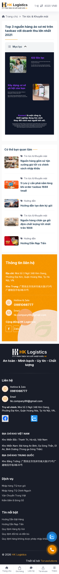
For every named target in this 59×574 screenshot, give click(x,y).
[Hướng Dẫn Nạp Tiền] (11, 240)
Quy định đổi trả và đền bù (15, 534)
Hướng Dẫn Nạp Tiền (33, 243)
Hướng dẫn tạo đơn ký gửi (36, 205)
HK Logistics (19, 554)
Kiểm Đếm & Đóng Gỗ (13, 500)
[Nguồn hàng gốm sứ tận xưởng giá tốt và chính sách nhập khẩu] (11, 162)
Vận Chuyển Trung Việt (14, 495)
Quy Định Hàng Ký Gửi (13, 529)
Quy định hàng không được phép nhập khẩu (25, 538)
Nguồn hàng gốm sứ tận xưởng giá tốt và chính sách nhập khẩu (35, 164)
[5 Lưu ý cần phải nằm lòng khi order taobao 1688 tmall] (11, 184)
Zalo (16, 328)
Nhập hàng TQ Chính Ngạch (16, 490)
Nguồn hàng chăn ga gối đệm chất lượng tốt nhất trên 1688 (35, 224)
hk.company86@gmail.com (26, 401)
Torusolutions (49, 560)
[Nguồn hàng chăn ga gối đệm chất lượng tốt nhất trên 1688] (11, 221)
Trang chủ (11, 16)
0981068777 (18, 391)
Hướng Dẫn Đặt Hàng (13, 519)
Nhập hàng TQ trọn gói (14, 485)
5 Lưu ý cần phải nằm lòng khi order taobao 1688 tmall (36, 187)
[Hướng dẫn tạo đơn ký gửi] (11, 203)
